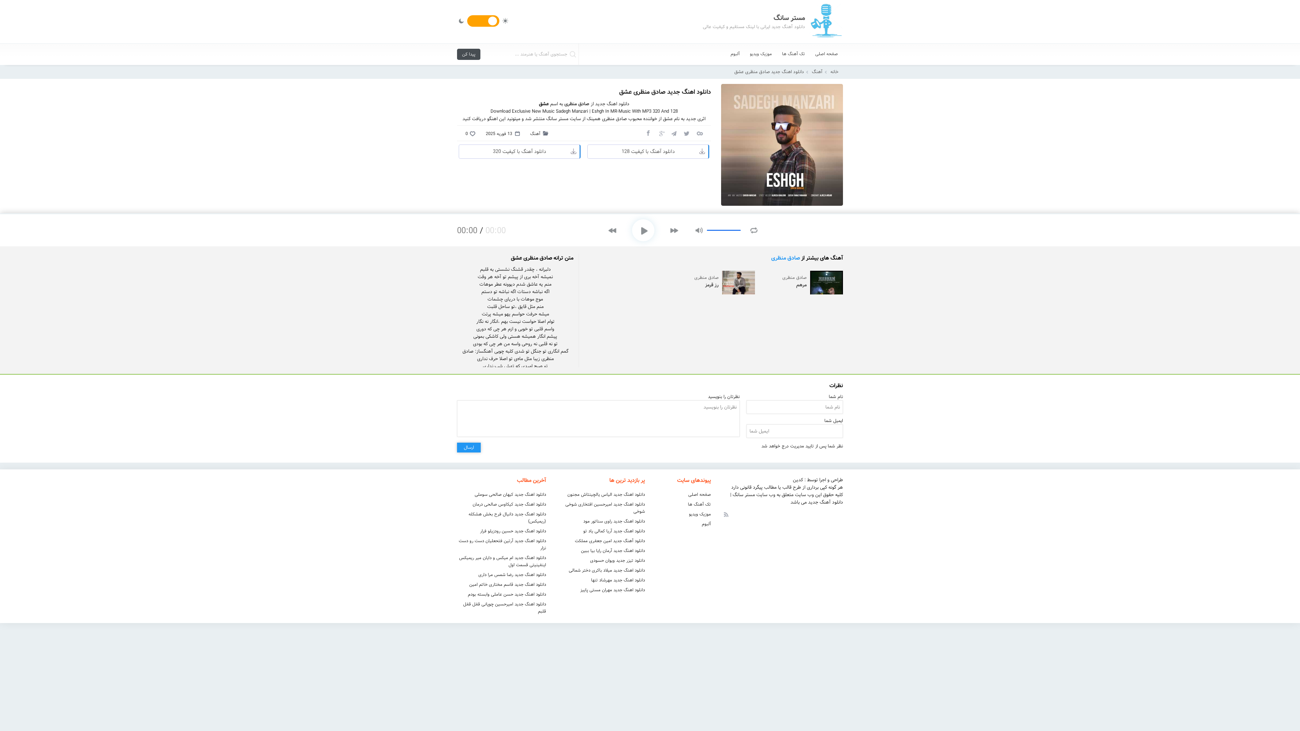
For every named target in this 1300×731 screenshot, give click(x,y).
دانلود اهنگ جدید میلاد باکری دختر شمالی (607, 570)
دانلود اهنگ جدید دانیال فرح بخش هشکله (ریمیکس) (507, 518)
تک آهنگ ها (793, 54)
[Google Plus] (661, 133)
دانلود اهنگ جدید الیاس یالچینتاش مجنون (606, 494)
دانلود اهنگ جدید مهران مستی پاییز (612, 590)
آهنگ (817, 71)
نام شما (836, 396)
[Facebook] (648, 133)
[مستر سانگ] (826, 21)
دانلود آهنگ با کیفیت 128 (648, 152)
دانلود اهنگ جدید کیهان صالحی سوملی (510, 494)
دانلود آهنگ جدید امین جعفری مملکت (610, 541)
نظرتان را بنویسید (724, 396)
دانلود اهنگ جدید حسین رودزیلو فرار (513, 531)
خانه (834, 71)
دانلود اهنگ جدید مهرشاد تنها (618, 580)
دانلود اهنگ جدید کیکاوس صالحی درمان (509, 504)
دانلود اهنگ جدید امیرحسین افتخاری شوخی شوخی (605, 508)
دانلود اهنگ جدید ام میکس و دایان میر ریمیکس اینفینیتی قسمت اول (502, 561)
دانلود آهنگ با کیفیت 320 (519, 152)
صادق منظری (785, 258)
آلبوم (735, 54)
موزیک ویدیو (761, 54)
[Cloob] (699, 133)
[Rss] (726, 514)
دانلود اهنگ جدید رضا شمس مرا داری (512, 574)
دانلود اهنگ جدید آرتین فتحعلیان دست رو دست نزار (502, 544)
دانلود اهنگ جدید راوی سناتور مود (614, 521)
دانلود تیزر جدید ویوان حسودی (617, 560)
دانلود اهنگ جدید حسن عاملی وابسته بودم (507, 594)
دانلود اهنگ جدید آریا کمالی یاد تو (614, 531)
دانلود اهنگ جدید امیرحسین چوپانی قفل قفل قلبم (504, 608)
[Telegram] (673, 133)
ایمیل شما (833, 420)
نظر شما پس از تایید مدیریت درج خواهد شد (802, 446)
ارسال (469, 447)
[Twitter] (686, 133)
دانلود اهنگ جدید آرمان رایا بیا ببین (613, 550)
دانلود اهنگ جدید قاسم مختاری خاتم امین (507, 584)
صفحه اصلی (826, 54)
